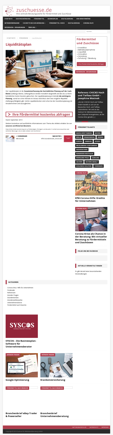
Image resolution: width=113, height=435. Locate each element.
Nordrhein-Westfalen (84, 154)
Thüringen (98, 166)
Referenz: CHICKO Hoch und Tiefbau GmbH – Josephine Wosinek (91, 95)
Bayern (97, 133)
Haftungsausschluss (79, 427)
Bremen (100, 137)
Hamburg (88, 141)
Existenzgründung (23, 19)
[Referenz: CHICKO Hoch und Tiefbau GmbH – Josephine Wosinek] (91, 79)
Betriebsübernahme (12, 23)
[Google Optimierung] (22, 365)
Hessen (97, 141)
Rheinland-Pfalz (82, 158)
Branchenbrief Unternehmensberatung (54, 415)
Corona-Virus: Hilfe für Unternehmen (20, 288)
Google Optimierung (17, 379)
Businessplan (53, 19)
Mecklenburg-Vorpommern (86, 145)
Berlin (78, 137)
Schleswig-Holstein (83, 166)
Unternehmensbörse (14, 303)
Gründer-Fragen (13, 295)
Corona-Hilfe (88, 23)
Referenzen (11, 293)
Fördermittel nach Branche (16, 305)
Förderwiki (11, 290)
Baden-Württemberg (84, 133)
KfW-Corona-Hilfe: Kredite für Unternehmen (90, 199)
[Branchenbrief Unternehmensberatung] (56, 398)
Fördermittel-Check (57, 23)
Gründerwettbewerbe (14, 300)
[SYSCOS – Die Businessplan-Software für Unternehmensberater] (22, 326)
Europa (79, 141)
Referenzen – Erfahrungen (15, 27)
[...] (94, 117)
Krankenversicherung (52, 379)
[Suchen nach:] (96, 31)
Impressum (105, 427)
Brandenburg (89, 137)
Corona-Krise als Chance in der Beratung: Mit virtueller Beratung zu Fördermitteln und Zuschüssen (91, 238)
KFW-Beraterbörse (83, 19)
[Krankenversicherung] (56, 365)
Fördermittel (39, 19)
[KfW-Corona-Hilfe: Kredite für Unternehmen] (91, 183)
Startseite (8, 19)
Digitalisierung (67, 19)
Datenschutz (93, 427)
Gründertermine (13, 298)
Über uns (31, 27)
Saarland (95, 158)
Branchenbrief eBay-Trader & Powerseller (21, 415)
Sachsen (79, 162)
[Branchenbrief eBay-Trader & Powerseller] (22, 398)
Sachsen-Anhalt (92, 162)
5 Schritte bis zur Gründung (33, 23)
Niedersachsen (81, 150)
